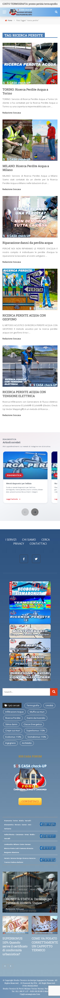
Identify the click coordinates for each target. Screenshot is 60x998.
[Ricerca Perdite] (30, 616)
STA (35, 983)
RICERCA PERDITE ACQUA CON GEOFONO (24, 317)
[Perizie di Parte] (30, 645)
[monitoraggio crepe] (30, 631)
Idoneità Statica (25, 886)
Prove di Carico (37, 889)
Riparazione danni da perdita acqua (27, 243)
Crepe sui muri (12, 730)
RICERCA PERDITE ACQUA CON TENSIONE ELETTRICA (24, 394)
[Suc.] (10, 966)
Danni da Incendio (36, 717)
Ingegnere (10, 742)
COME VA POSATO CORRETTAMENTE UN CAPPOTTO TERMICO (45, 944)
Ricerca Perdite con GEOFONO (28, 125)
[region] (30, 478)
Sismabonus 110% (37, 736)
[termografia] (30, 588)
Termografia (33, 705)
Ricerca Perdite (10, 45)
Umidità (49, 705)
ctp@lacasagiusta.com (30, 994)
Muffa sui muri (37, 711)
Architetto (27, 742)
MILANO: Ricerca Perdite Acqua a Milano (25, 168)
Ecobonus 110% (13, 736)
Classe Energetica (33, 724)
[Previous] (5, 966)
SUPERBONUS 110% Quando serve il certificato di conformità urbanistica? (15, 946)
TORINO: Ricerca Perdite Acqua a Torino (25, 91)
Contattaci (38, 543)
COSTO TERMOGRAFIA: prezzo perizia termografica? (31, 3)
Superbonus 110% (35, 730)
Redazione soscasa (11, 112)
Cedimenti (11, 886)
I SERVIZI (10, 539)
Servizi (46, 125)
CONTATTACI (30, 801)
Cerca (46, 539)
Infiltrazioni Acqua (14, 711)
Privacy (18, 543)
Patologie (23, 889)
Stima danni (11, 724)
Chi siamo (29, 539)
